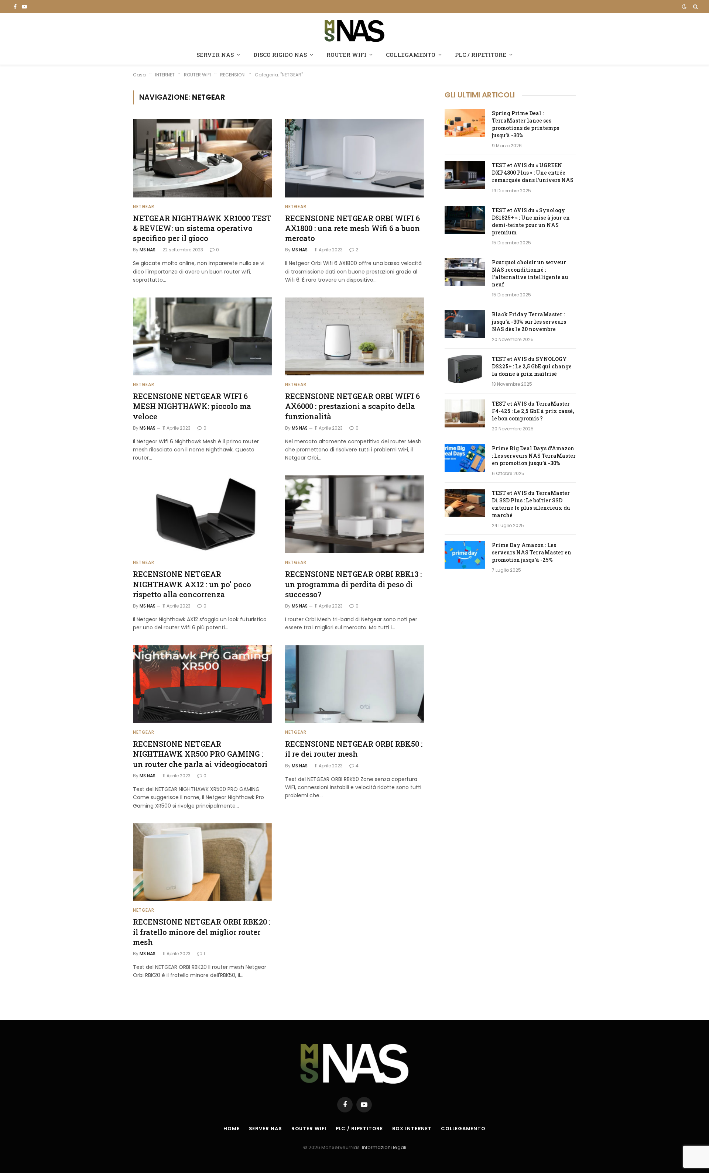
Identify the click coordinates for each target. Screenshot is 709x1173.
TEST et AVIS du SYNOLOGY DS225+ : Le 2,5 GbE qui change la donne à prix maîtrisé (532, 366)
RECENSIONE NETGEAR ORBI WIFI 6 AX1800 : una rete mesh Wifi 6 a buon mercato (352, 228)
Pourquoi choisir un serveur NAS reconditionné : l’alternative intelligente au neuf (530, 273)
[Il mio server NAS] (354, 30)
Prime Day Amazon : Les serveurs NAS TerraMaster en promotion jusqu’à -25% (531, 552)
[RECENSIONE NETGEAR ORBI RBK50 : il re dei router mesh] (354, 684)
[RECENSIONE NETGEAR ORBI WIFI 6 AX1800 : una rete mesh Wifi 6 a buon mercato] (354, 158)
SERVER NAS (215, 54)
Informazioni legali (384, 1147)
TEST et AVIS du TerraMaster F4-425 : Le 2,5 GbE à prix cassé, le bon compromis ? (533, 411)
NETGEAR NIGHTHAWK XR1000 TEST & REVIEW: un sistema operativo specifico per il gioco (202, 228)
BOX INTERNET (412, 1128)
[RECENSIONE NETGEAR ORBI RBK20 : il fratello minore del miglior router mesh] (202, 862)
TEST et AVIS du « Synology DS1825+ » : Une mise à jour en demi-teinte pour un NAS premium (531, 221)
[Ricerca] (695, 6)
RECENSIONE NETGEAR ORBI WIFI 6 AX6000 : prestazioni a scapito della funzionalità (352, 406)
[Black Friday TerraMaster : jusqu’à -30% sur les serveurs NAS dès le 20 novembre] (465, 324)
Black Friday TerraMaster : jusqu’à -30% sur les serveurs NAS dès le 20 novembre (529, 322)
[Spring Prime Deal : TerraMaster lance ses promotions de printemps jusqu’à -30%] (465, 123)
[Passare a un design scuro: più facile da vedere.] (684, 6)
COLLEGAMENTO (410, 54)
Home (231, 1128)
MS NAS (147, 250)
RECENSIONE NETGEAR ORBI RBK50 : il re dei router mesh (353, 749)
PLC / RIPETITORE (480, 54)
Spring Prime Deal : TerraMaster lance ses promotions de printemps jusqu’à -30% (525, 124)
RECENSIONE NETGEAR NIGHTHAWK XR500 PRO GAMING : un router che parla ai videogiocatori (200, 753)
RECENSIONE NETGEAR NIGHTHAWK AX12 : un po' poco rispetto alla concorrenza (192, 584)
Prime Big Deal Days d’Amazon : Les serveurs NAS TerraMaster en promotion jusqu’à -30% (534, 456)
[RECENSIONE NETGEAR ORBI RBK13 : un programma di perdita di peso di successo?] (354, 514)
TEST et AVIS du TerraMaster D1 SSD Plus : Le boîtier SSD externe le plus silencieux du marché (531, 504)
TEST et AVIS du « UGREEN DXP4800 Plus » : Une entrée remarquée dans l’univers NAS (532, 172)
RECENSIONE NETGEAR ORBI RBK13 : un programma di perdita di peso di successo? (353, 584)
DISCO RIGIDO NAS (280, 54)
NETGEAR (143, 206)
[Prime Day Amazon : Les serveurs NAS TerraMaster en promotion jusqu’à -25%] (465, 555)
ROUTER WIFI (346, 54)
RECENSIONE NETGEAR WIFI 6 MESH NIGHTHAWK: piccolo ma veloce (192, 406)
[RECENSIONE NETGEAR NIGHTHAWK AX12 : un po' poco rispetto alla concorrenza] (202, 514)
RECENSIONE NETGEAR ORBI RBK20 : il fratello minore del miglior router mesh (201, 931)
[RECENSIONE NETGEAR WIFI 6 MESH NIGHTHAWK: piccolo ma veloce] (202, 336)
